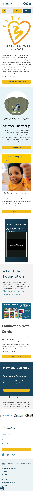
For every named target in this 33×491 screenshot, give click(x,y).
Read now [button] (16, 211)
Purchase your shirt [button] (16, 147)
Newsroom (5, 474)
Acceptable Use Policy (8, 482)
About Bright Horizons (9, 468)
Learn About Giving (16, 390)
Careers (4, 471)
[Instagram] (30, 3)
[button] (4, 11)
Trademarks (5, 485)
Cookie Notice (6, 480)
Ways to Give (6, 443)
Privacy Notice (6, 477)
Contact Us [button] (17, 11)
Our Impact (5, 439)
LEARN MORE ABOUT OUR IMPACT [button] (16, 81)
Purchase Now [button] (16, 356)
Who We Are (6, 434)
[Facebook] (24, 3)
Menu (26, 10)
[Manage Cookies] (2, 488)
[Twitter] (27, 3)
